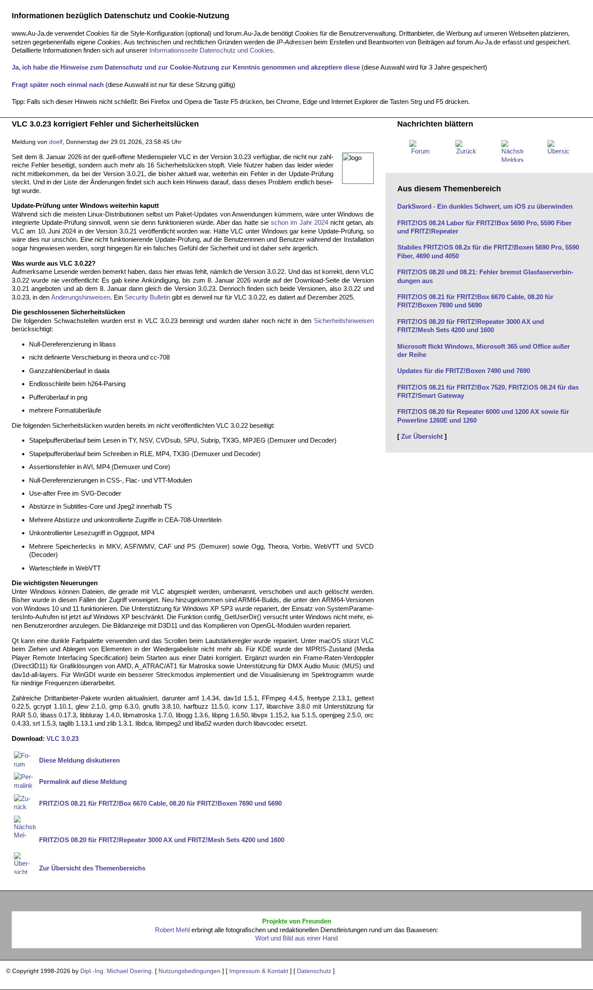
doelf (56, 142)
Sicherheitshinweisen (344, 320)
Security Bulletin (147, 297)
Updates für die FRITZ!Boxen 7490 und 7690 (463, 370)
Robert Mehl (172, 929)
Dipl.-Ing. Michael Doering (116, 971)
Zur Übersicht (422, 436)
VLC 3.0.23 (62, 738)
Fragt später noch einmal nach (58, 84)
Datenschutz (314, 971)
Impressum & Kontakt (258, 971)
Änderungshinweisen (80, 297)
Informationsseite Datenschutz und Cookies (211, 50)
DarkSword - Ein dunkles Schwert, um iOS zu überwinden (485, 206)
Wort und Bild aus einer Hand (296, 938)
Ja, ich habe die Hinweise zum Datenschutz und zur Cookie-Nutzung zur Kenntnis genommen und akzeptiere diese (186, 67)
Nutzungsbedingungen (189, 971)
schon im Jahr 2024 (299, 222)
